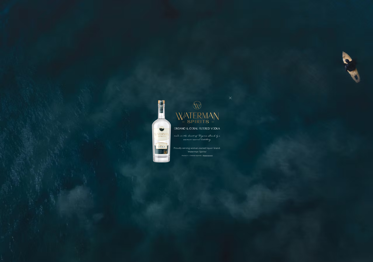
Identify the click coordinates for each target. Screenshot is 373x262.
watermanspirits (208, 155)
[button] (230, 98)
